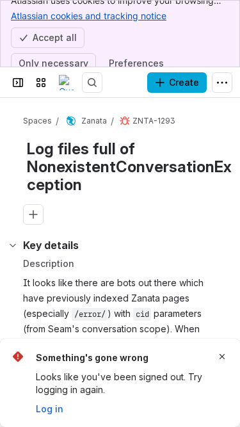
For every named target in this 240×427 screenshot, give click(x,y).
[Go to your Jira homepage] (66, 82)
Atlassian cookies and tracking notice (88, 15)
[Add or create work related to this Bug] (33, 214)
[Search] (92, 82)
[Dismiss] (222, 356)
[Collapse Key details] (12, 245)
